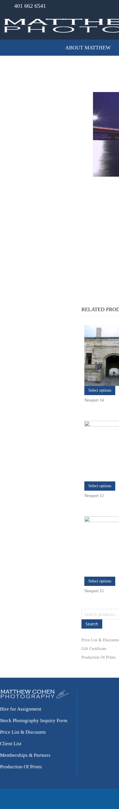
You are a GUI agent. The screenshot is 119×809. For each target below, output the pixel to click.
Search (91, 624)
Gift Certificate (93, 649)
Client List (10, 743)
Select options (99, 390)
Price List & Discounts (100, 640)
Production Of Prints (98, 657)
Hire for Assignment (20, 709)
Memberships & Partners (25, 755)
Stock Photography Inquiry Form (33, 720)
